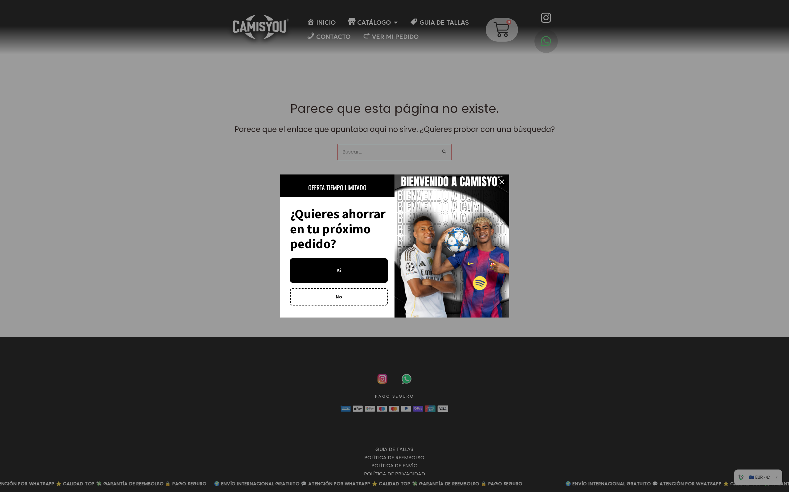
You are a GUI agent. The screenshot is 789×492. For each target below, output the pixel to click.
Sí (339, 270)
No (339, 296)
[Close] (501, 181)
